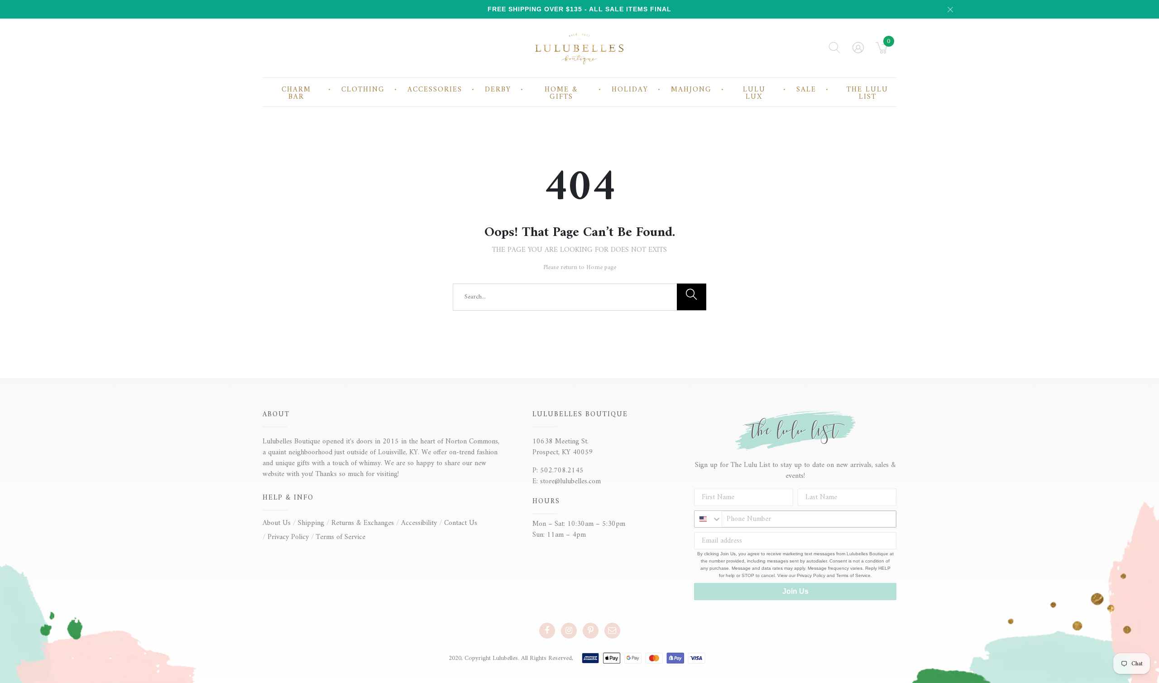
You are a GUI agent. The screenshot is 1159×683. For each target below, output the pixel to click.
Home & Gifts (561, 93)
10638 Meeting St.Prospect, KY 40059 (562, 447)
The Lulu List (867, 93)
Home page (601, 267)
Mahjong (691, 89)
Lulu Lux (754, 93)
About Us (277, 523)
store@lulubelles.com (570, 481)
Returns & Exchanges (362, 523)
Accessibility (419, 523)
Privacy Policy (288, 537)
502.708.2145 (562, 470)
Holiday (630, 89)
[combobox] (708, 519)
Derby (498, 89)
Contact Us (460, 523)
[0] (881, 50)
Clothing (363, 89)
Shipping (311, 523)
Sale (806, 89)
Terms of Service (340, 537)
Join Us (795, 591)
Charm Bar (296, 93)
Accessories (434, 89)
